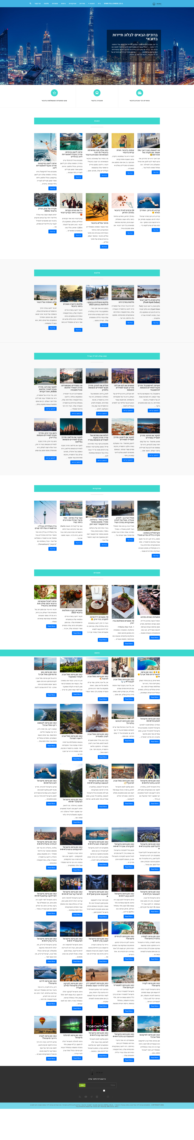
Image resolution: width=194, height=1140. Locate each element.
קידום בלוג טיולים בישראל (71, 1105)
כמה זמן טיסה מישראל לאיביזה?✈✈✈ (47, 782)
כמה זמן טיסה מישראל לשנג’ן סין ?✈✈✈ (98, 940)
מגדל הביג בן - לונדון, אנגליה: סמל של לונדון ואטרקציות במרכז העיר (124, 520)
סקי (96, 308)
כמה (66, 227)
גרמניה (126, 790)
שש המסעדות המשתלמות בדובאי (54, 100)
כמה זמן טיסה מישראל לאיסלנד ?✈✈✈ (72, 800)
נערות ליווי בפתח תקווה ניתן (44, 1105)
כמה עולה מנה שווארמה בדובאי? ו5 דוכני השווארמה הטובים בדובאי (97, 152)
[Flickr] (97, 1097)
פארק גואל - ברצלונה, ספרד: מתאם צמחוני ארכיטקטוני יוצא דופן (99, 522)
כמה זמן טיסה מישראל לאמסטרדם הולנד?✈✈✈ (123, 1035)
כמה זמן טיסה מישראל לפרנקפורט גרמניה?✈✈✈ (71, 848)
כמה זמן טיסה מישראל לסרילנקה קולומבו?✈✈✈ (45, 895)
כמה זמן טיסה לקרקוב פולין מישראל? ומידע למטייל (72, 986)
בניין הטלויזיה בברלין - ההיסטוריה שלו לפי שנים (46, 527)
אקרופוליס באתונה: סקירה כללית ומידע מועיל (149, 534)
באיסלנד (74, 805)
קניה (44, 1042)
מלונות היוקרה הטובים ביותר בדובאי (72, 305)
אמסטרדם (78, 394)
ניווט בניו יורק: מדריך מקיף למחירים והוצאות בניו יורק (47, 435)
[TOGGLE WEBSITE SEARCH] (30, 3)
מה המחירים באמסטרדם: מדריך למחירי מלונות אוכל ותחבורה (71, 388)
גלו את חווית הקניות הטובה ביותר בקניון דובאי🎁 (71, 212)
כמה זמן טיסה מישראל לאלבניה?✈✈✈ (150, 720)
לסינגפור (69, 945)
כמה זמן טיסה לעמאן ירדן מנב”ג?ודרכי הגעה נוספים (97, 984)
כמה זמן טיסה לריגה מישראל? (48, 982)
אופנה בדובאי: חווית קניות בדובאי (125, 151)
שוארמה (40, 618)
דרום (64, 898)
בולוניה (54, 848)
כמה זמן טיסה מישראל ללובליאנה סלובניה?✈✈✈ (149, 846)
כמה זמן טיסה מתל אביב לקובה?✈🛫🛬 (123, 680)
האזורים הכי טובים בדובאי (140, 100)
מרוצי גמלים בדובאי (99, 223)
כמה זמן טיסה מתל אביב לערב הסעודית (97, 735)
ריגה (55, 987)
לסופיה (152, 942)
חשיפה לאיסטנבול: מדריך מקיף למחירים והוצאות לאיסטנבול (149, 388)
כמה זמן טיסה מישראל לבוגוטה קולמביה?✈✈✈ (97, 782)
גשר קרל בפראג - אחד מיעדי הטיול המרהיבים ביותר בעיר (72, 520)
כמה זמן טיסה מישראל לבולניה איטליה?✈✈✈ (47, 843)
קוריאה (79, 901)
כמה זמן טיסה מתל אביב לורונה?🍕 (97, 677)
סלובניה (145, 858)
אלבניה (157, 737)
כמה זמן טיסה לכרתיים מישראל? (124, 937)
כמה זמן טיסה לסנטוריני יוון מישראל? (123, 986)
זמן (149, 47)
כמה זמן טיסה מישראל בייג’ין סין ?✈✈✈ (47, 940)
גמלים (106, 236)
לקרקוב (69, 991)
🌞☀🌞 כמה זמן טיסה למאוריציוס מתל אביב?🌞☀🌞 (149, 674)
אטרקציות (138, 52)
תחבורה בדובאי (97, 100)
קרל (77, 526)
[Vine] (92, 1097)
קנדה (100, 1042)
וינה (132, 306)
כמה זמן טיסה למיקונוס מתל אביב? (150, 1036)
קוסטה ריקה (52, 729)
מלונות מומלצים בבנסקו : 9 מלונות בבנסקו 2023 (97, 303)
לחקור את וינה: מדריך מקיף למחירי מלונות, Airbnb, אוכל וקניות (47, 389)
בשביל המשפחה (51, 323)
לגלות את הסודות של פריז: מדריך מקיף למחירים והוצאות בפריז (98, 437)
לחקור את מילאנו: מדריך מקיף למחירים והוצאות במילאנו (71, 439)
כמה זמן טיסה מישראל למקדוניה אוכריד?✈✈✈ (123, 845)
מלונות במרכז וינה (126, 302)
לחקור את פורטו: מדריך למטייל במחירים (150, 436)
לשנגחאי (157, 901)
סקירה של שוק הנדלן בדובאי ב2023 (47, 209)
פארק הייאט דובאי (150, 306)
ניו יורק (38, 444)
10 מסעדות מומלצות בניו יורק (123, 622)
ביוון (151, 216)
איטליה (71, 451)
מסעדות (54, 612)
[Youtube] (85, 1097)
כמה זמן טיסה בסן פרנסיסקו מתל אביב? (47, 673)
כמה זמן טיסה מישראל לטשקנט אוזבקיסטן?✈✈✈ (97, 894)
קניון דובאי (78, 218)
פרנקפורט (67, 859)
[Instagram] (108, 1097)
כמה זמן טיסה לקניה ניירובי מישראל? (48, 1037)
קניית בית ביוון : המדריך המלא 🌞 (150, 211)
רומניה (80, 745)
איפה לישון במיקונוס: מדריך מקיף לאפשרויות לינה (46, 165)
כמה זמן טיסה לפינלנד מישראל (72, 1036)
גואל (92, 531)
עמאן (97, 989)
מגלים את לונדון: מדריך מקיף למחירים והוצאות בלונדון (98, 388)
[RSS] (80, 1097)
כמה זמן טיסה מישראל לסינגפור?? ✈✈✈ (72, 940)
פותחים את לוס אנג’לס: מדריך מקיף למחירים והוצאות (124, 388)
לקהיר (147, 989)
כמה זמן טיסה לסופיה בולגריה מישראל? (150, 937)
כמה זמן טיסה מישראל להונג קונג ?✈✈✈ (124, 895)
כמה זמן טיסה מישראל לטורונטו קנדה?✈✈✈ (98, 1034)
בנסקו (106, 308)
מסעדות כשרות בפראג (150, 617)
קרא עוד (52, 188)
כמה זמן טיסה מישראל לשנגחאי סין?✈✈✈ (150, 893)
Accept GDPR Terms (95, 1090)
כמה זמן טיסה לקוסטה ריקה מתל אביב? (47, 724)
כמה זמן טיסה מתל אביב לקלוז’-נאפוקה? (72, 675)
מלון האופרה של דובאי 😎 (47, 303)
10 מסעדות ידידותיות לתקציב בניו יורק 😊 (99, 618)
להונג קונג (120, 899)
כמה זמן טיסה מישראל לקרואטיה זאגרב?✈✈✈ (98, 843)
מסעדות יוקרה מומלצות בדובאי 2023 (72, 611)
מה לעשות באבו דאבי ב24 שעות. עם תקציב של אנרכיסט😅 (149, 152)
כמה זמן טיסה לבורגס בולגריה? (125, 722)
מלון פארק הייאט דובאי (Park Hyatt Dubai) (150, 301)
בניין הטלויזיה (52, 532)
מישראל (157, 728)
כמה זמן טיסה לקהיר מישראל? (151, 984)
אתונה (158, 539)
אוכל (99, 632)
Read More (51, 626)
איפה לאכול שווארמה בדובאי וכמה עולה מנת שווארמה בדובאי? (47, 603)
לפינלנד (75, 1041)
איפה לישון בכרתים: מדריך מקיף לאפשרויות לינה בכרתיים (72, 154)
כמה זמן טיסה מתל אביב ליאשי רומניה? (72, 737)
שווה (70, 904)
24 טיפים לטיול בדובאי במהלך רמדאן (124, 211)
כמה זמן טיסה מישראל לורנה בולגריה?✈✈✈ (150, 782)
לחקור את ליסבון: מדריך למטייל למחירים (123, 438)
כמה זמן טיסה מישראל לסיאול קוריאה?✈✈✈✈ (72, 893)
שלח (82, 1085)
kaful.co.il (108, 1105)
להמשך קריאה (50, 409)
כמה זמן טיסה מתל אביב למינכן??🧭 (123, 782)
